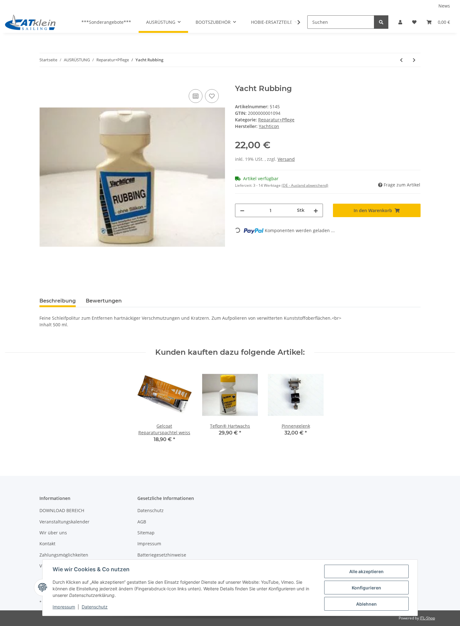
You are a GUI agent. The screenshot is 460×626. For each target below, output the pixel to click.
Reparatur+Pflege (276, 120)
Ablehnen (366, 604)
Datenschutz (150, 510)
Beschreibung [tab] (57, 301)
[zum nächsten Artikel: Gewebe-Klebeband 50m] (414, 60)
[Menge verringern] (242, 210)
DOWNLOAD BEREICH (61, 510)
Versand (286, 159)
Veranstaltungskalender (64, 522)
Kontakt (47, 544)
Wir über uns (53, 533)
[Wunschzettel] (414, 22)
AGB (141, 522)
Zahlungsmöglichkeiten (63, 555)
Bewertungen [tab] (104, 301)
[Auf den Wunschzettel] (212, 96)
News (444, 6)
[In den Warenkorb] (44, 80)
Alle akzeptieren (366, 571)
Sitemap (146, 533)
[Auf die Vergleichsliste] (195, 96)
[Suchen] (381, 22)
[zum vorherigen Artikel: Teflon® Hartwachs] (401, 60)
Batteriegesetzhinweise (161, 555)
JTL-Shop (427, 618)
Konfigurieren (366, 587)
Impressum (149, 544)
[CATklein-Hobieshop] (32, 22)
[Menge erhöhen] (316, 210)
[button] (400, 22)
